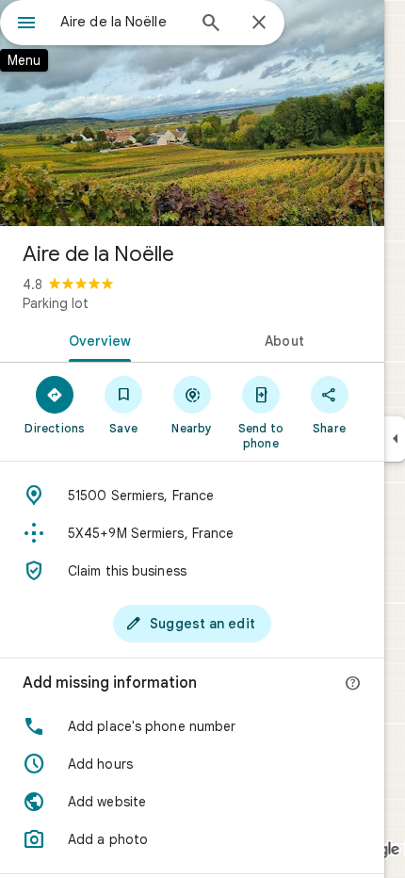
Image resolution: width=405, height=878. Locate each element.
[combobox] (122, 21)
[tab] (96, 339)
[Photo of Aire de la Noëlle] (192, 113)
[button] (192, 726)
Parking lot (56, 303)
